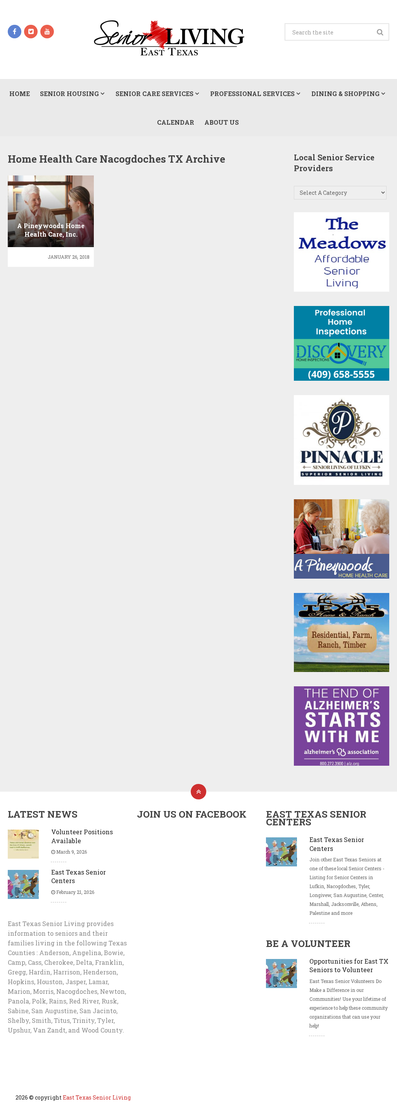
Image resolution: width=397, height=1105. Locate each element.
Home (19, 93)
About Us (221, 122)
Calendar (175, 122)
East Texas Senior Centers (78, 876)
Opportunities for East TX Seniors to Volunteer (348, 965)
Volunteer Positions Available (82, 836)
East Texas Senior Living (97, 1097)
